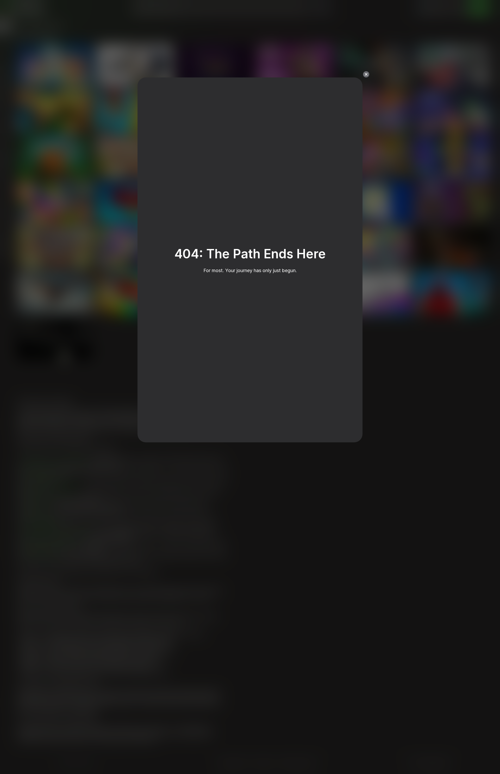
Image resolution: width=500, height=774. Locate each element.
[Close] (366, 74)
